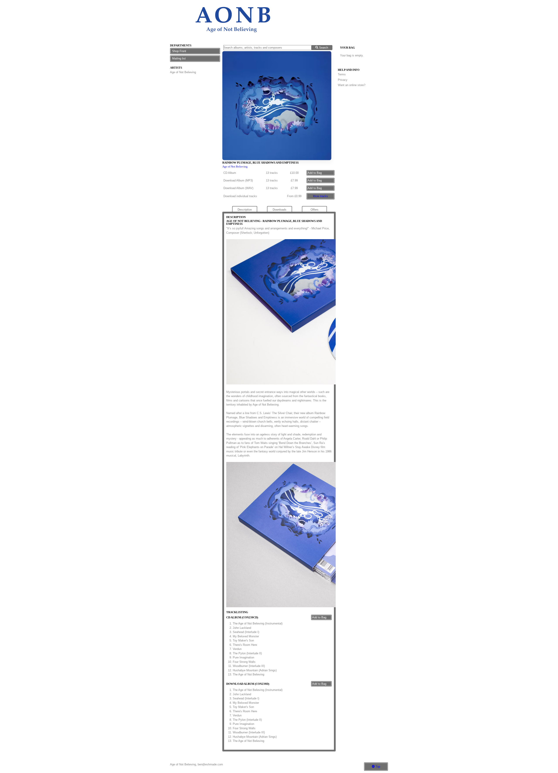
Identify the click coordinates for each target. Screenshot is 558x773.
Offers (314, 209)
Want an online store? (351, 85)
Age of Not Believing (183, 72)
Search (323, 47)
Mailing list (179, 58)
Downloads (279, 209)
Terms (342, 74)
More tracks (320, 196)
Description (245, 209)
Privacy (342, 79)
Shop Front (179, 51)
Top (377, 766)
